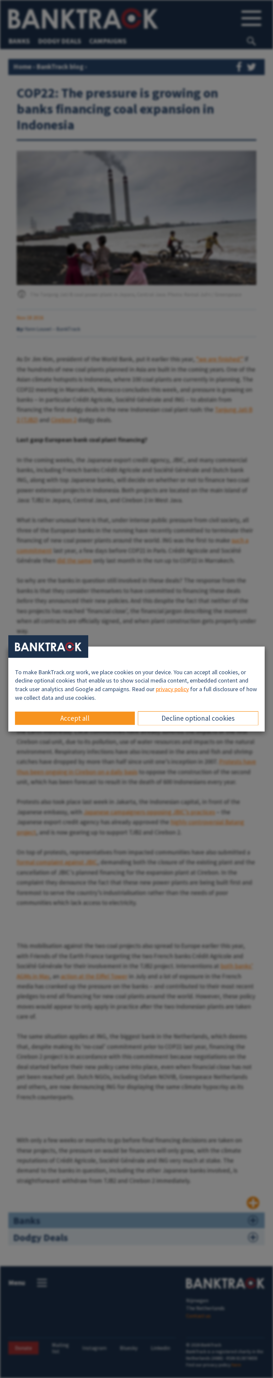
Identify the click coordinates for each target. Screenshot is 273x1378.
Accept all (75, 718)
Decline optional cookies (198, 718)
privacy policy (172, 689)
